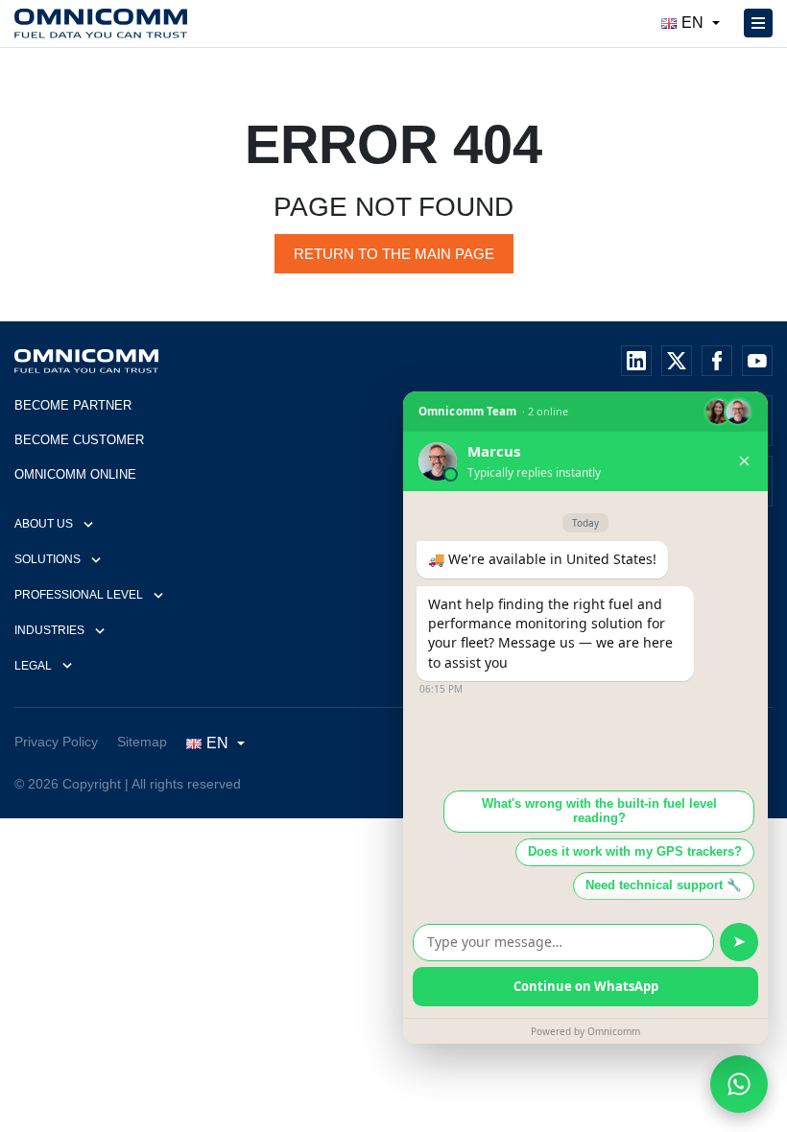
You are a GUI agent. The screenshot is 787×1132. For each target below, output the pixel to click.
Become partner (72, 405)
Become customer (79, 440)
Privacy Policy (56, 741)
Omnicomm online (75, 474)
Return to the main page (394, 254)
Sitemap (142, 741)
